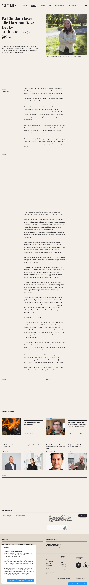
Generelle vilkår (50, 572)
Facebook (63, 564)
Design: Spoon (78, 578)
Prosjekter (43, 5)
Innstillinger (11, 580)
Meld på (83, 515)
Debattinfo (49, 565)
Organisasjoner (71, 5)
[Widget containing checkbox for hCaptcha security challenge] (57, 527)
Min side (48, 567)
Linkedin (63, 570)
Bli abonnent (49, 561)
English (48, 569)
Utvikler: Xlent (84, 578)
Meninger (33, 5)
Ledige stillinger (59, 5)
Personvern (49, 574)
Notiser (48, 558)
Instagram (63, 566)
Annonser (52, 545)
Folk (50, 5)
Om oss (48, 559)
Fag (47, 556)
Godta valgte (21, 580)
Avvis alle (30, 580)
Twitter (62, 568)
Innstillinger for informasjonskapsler (77, 583)
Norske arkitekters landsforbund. (79, 558)
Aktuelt (25, 5)
